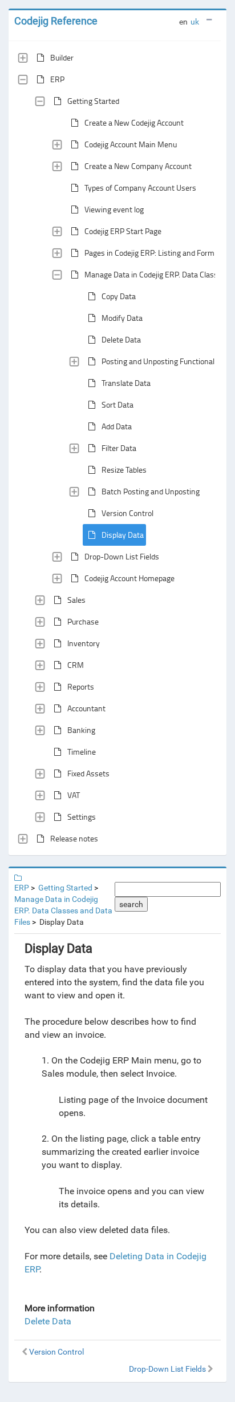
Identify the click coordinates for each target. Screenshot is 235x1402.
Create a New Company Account (138, 165)
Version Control (127, 512)
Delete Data (121, 339)
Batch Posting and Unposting (151, 491)
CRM (75, 664)
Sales (76, 599)
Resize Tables (124, 469)
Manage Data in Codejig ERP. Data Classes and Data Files (63, 910)
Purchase (83, 621)
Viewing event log (114, 209)
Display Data (123, 534)
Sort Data (117, 404)
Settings (81, 816)
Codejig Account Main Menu (130, 144)
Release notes (74, 838)
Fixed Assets (88, 773)
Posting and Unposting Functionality (162, 361)
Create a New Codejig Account (134, 122)
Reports (80, 686)
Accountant (86, 708)
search (131, 904)
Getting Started (93, 100)
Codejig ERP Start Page (122, 230)
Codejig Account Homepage (129, 578)
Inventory (83, 643)
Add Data (117, 426)
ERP (57, 79)
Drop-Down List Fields (121, 556)
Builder (62, 57)
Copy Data (119, 296)
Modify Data (122, 317)
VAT (73, 794)
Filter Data (119, 447)
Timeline (81, 751)
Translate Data (126, 382)
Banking (81, 729)
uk (195, 21)
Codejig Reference (56, 21)
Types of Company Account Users (140, 187)
